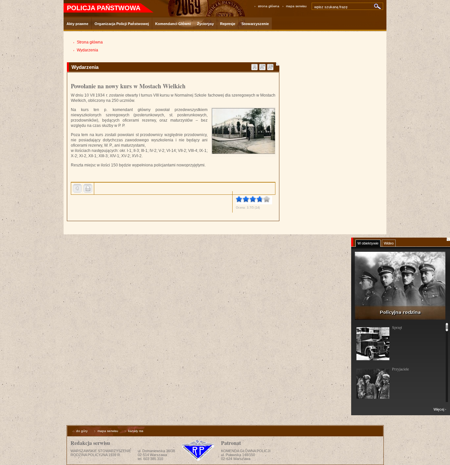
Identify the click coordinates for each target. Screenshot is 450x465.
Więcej (439, 409)
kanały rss (135, 431)
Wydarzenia (87, 50)
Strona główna (90, 42)
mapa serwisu (296, 6)
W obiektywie (368, 243)
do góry (82, 431)
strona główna (268, 6)
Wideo (389, 243)
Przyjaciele (400, 368)
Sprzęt (397, 327)
